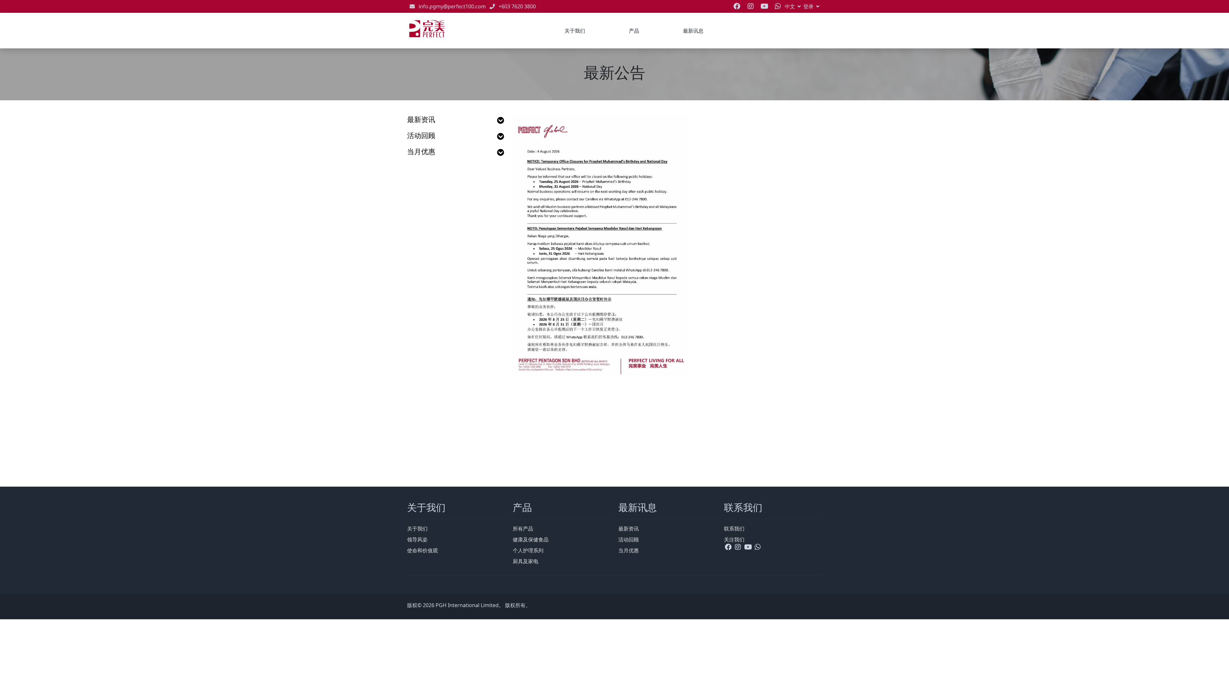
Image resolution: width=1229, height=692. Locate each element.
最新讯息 (693, 30)
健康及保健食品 (531, 539)
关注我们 (734, 539)
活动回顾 (421, 136)
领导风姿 (417, 539)
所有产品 (523, 528)
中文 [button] (790, 6)
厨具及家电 (525, 561)
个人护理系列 (528, 550)
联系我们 (734, 528)
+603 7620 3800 (517, 6)
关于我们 (575, 30)
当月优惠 (421, 152)
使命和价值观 (422, 550)
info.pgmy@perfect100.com (452, 6)
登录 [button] (808, 6)
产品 (634, 30)
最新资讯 (421, 120)
